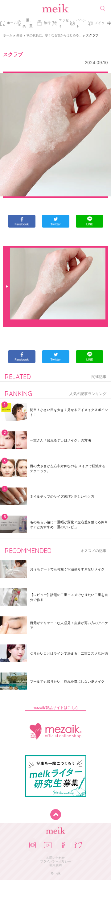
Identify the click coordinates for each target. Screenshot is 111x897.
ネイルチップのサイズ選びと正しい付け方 (62, 496)
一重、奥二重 (28, 23)
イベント (81, 23)
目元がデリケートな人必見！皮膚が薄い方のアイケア (69, 625)
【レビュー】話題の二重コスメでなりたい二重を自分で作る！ (69, 597)
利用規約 (55, 865)
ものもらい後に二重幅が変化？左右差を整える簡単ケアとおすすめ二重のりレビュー (69, 524)
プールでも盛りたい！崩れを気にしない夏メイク (67, 681)
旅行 (47, 23)
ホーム (12, 23)
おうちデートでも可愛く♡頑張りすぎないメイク (67, 569)
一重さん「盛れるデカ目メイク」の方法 (60, 440)
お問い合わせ (55, 857)
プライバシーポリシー (55, 861)
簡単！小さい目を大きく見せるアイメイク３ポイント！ (69, 412)
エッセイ (64, 23)
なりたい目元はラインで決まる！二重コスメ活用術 (69, 653)
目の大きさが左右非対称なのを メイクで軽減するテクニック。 (67, 468)
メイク (100, 23)
